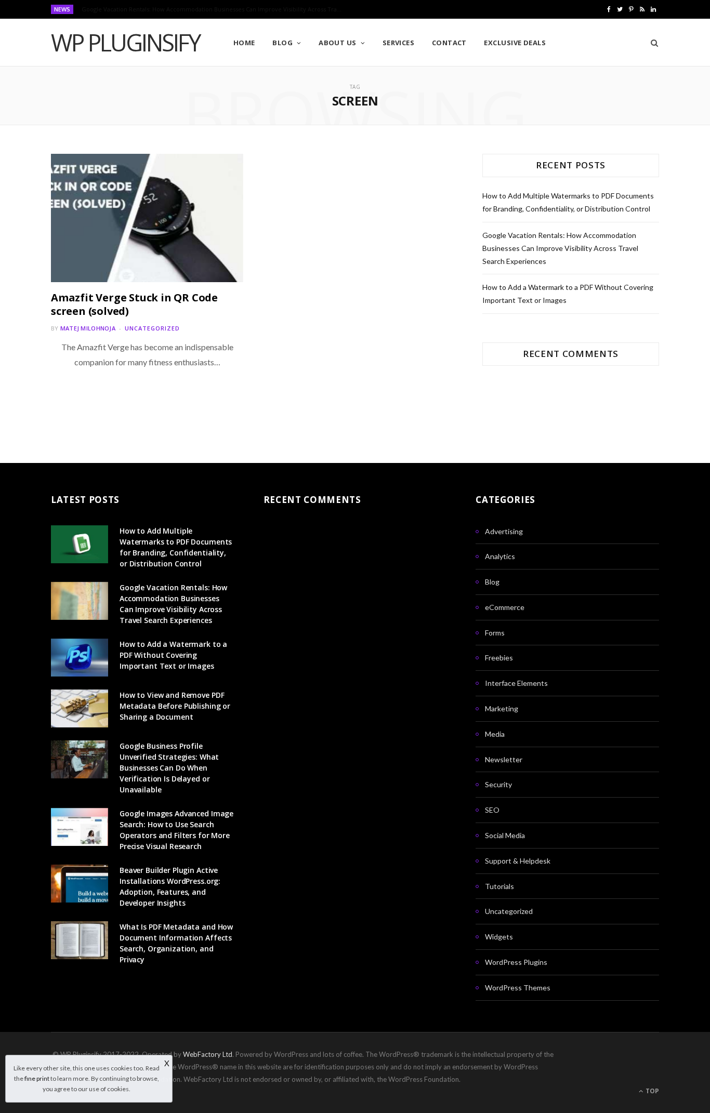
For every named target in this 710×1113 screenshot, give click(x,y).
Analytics (500, 556)
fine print (36, 1078)
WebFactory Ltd (207, 1054)
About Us (338, 42)
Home (244, 42)
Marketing (501, 708)
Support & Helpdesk (517, 860)
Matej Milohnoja (87, 328)
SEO (492, 809)
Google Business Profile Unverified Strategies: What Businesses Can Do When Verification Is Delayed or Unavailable (169, 767)
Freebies (499, 657)
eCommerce (504, 607)
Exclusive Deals (515, 42)
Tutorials (499, 886)
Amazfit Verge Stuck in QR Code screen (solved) (134, 304)
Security (498, 784)
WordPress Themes (517, 987)
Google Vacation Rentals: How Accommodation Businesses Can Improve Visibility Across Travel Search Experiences (214, 9)
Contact (449, 42)
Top (651, 1090)
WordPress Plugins (516, 962)
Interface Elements (516, 683)
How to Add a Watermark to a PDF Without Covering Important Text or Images (173, 655)
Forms (495, 632)
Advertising (504, 531)
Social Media (505, 835)
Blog (282, 42)
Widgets (499, 936)
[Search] (651, 42)
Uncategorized (152, 328)
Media (495, 734)
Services (399, 42)
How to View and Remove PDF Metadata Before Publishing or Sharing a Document (175, 706)
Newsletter (503, 759)
